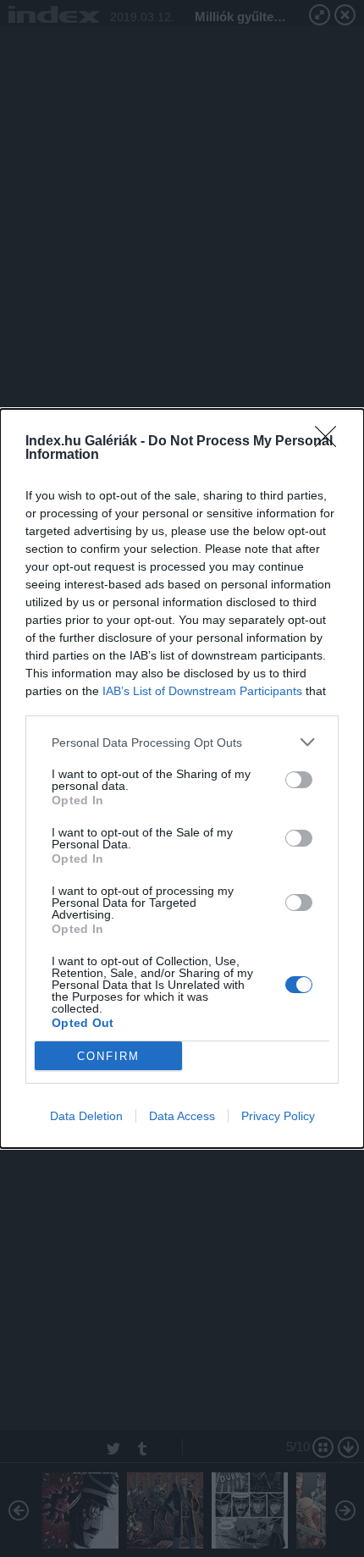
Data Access (182, 1116)
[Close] (331, 442)
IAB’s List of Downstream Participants (202, 691)
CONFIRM (108, 1056)
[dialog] (182, 778)
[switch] (298, 779)
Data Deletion (86, 1116)
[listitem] (182, 742)
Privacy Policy (278, 1116)
